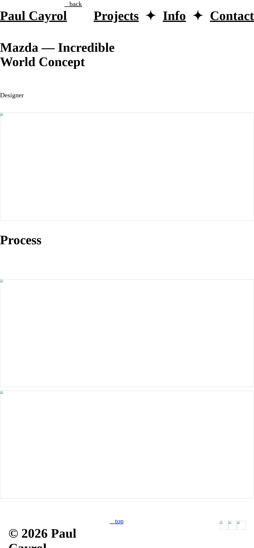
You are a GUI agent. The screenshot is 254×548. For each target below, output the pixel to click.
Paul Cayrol (33, 15)
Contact (232, 15)
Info (174, 15)
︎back (73, 3)
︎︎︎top (117, 521)
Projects (116, 15)
